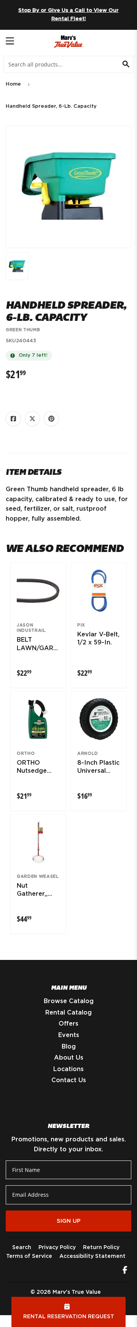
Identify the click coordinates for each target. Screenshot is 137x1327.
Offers (68, 1024)
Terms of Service (29, 1256)
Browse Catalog (69, 1001)
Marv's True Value (77, 1292)
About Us (68, 1058)
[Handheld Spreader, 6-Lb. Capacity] (17, 266)
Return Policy (101, 1247)
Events (68, 1035)
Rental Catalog (68, 1013)
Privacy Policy (57, 1247)
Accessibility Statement (92, 1256)
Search (21, 1247)
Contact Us (68, 1080)
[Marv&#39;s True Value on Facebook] (125, 1271)
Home (13, 84)
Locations (68, 1069)
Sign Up (69, 1221)
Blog (69, 1047)
